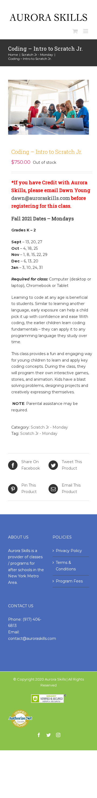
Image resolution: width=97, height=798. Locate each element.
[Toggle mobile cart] (75, 31)
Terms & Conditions (66, 565)
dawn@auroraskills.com (40, 198)
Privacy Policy (69, 550)
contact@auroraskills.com (32, 638)
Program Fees (69, 581)
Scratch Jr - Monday (49, 427)
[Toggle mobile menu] (86, 31)
